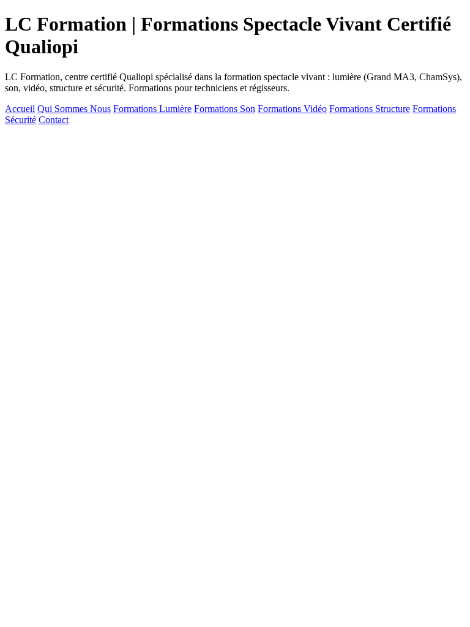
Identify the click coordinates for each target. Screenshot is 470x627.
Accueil (20, 108)
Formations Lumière (152, 108)
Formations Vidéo (292, 108)
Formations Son (224, 108)
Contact (54, 120)
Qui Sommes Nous (74, 108)
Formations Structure (369, 108)
